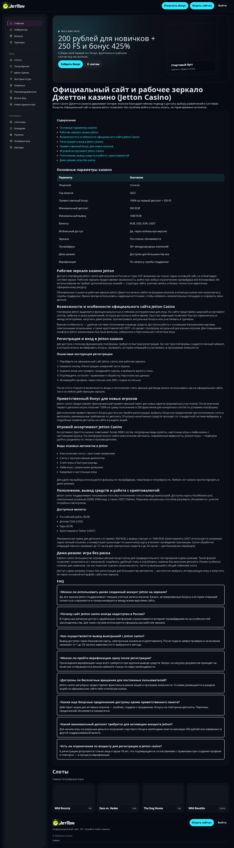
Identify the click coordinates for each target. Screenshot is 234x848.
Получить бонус (175, 5)
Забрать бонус (70, 64)
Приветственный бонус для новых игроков (86, 146)
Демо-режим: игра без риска (77, 160)
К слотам (93, 64)
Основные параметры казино (78, 127)
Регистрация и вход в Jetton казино (81, 141)
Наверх (56, 840)
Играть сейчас (202, 5)
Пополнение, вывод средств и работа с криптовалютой (94, 155)
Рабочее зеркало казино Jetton (79, 132)
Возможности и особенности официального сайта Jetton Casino (100, 137)
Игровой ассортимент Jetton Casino (82, 151)
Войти (222, 5)
